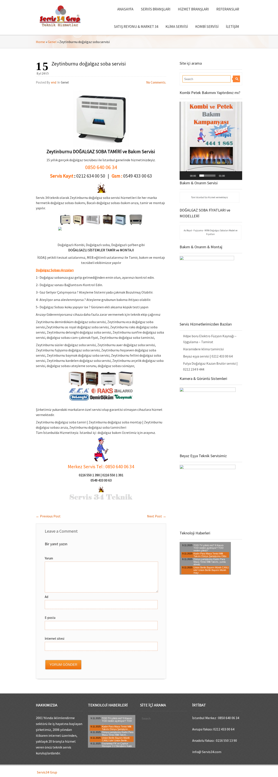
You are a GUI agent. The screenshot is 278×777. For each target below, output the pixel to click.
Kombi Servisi (206, 26)
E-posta (50, 618)
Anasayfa (125, 9)
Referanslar (227, 9)
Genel (52, 42)
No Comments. (156, 82)
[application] (211, 141)
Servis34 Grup (47, 772)
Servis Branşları (155, 9)
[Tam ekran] (236, 175)
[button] (211, 140)
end (53, 82)
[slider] (207, 176)
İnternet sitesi (54, 638)
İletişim (232, 26)
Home (40, 42)
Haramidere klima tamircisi (203, 349)
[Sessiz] (229, 175)
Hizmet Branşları (193, 9)
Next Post (156, 516)
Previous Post (48, 516)
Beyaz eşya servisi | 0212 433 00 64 (208, 356)
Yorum (49, 558)
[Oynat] (185, 175)
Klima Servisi (176, 26)
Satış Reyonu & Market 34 (136, 26)
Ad (46, 597)
